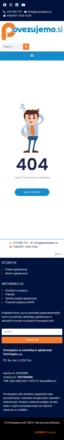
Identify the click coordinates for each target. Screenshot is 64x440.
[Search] (26, 47)
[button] (32, 55)
